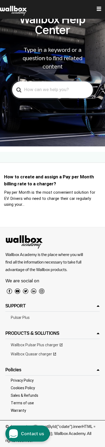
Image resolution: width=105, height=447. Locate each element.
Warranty (18, 410)
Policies (13, 369)
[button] (52, 305)
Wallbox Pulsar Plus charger (34, 345)
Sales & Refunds (24, 395)
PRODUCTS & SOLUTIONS (32, 333)
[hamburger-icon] (99, 9)
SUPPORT (15, 306)
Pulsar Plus (20, 317)
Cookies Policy (23, 388)
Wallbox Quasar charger (31, 354)
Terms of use (22, 403)
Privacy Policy (22, 380)
